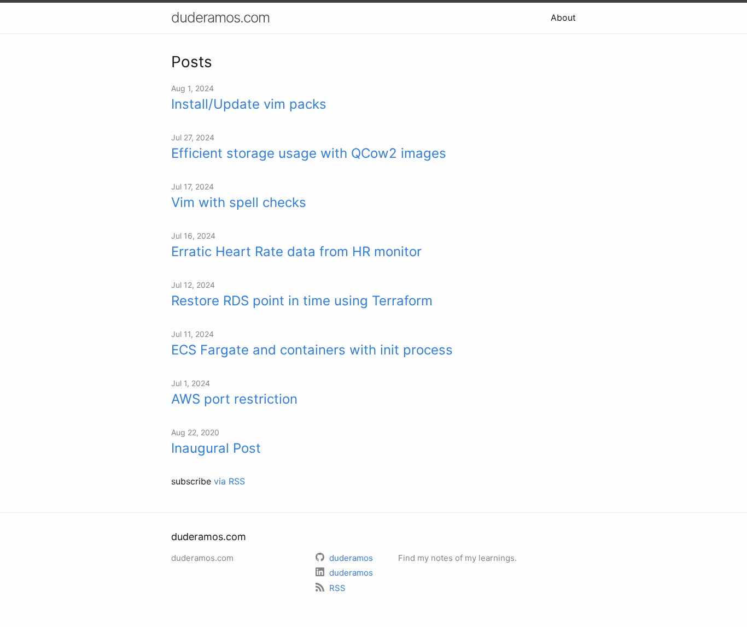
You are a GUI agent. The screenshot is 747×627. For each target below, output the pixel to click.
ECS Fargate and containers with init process (312, 350)
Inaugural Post (216, 448)
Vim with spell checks (238, 202)
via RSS (229, 481)
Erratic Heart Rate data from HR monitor (296, 251)
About (563, 17)
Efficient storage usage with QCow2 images (308, 153)
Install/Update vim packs (248, 104)
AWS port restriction (234, 399)
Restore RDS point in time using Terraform (302, 301)
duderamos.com (220, 17)
